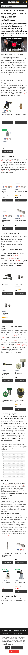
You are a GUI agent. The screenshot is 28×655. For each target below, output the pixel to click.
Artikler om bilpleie (18, 633)
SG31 (10, 69)
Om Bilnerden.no (5, 633)
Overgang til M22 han (20, 114)
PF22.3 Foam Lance (20, 582)
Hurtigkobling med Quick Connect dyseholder (7, 373)
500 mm (3, 160)
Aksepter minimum (17, 647)
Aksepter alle (14, 651)
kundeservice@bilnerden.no (17, 602)
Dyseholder (5, 284)
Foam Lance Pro (6, 582)
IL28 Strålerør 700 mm (21, 191)
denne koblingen (5, 535)
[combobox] (14, 6)
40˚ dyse (11, 258)
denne (25, 93)
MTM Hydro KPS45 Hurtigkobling (14, 485)
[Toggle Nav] (2, 2)
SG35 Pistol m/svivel (7, 114)
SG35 (22, 64)
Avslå (7, 647)
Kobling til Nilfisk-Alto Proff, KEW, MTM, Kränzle (7, 555)
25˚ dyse (18, 260)
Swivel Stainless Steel (7, 143)
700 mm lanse (13, 160)
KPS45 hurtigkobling (20, 220)
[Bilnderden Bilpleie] (14, 2)
